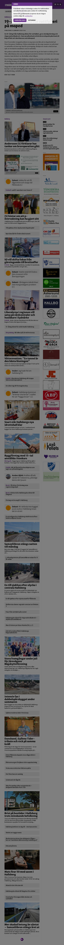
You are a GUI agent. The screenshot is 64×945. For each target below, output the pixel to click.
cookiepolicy (28, 16)
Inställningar (31, 20)
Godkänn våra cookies (19, 20)
